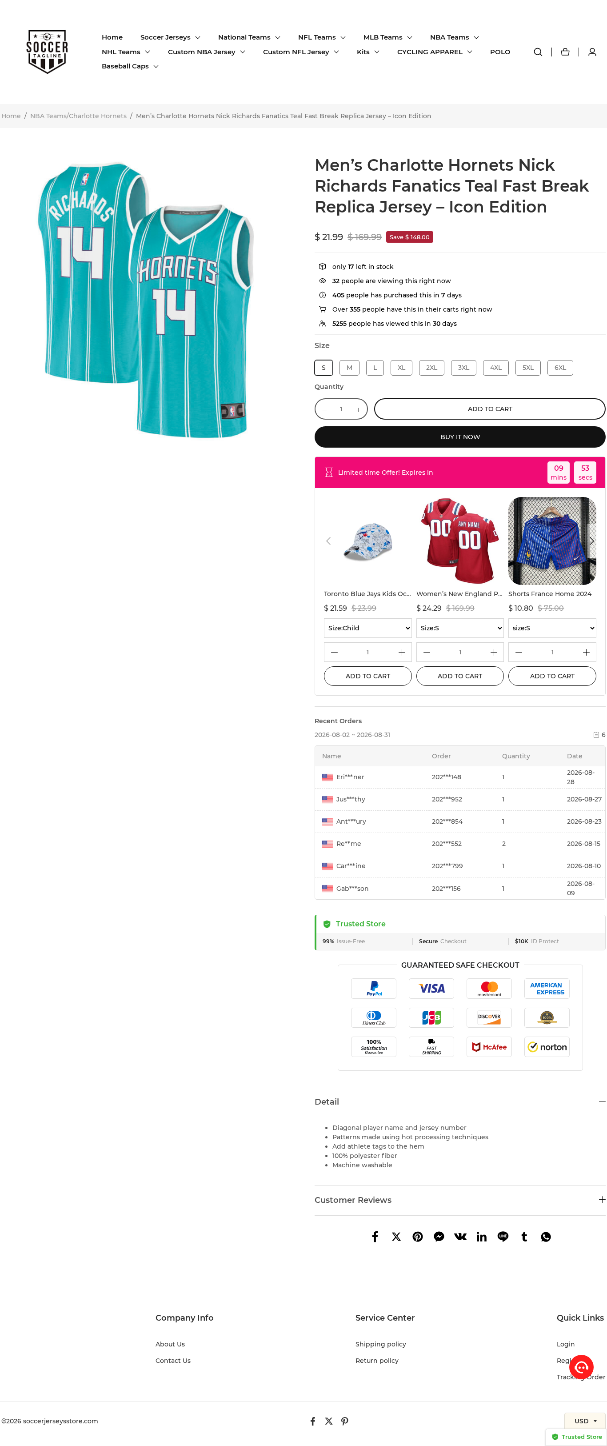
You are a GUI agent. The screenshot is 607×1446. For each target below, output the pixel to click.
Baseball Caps (125, 66)
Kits (363, 52)
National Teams (244, 37)
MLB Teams (383, 37)
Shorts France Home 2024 (549, 594)
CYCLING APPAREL (430, 52)
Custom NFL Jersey (296, 52)
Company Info (185, 1318)
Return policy (377, 1361)
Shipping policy (380, 1344)
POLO (500, 52)
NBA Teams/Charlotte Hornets (78, 116)
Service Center (385, 1318)
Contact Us (173, 1361)
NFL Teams (317, 37)
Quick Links (580, 1318)
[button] (328, 541)
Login (566, 1344)
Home (112, 37)
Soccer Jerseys (165, 37)
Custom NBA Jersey (202, 52)
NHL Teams (121, 52)
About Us (170, 1344)
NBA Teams (449, 37)
